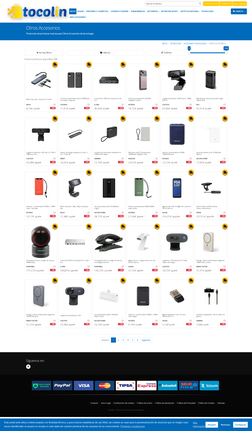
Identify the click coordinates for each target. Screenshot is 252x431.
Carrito (239, 11)
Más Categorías (77, 17)
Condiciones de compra (124, 403)
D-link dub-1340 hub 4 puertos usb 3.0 (107, 99)
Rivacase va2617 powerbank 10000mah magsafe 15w (139, 153)
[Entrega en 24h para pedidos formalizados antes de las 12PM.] (55, 64)
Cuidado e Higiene (119, 11)
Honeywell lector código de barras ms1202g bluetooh (108, 261)
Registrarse (226, 3)
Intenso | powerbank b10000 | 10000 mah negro (143, 315)
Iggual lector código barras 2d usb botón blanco (141, 261)
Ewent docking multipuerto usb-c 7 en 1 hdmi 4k (74, 153)
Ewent (62, 159)
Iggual (165, 213)
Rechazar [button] (225, 425)
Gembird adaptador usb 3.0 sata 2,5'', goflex (210, 315)
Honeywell (30, 267)
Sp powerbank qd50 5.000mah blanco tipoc (106, 315)
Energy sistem (201, 267)
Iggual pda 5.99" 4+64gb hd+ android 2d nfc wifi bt (176, 207)
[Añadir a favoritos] (54, 104)
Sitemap (221, 403)
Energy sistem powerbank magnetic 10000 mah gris (40, 315)
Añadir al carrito (42, 114)
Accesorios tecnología (195, 43)
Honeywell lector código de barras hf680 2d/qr (40, 261)
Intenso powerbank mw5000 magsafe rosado (139, 99)
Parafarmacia (138, 11)
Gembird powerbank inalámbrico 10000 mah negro (107, 153)
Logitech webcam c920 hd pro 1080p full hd (176, 99)
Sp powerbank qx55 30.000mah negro (106, 207)
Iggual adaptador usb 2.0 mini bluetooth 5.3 (174, 315)
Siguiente (146, 340)
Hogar (80, 11)
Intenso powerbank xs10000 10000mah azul (173, 153)
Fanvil (198, 213)
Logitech (165, 105)
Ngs (197, 105)
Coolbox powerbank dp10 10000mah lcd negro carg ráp (74, 99)
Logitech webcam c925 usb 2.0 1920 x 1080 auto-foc (41, 153)
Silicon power (201, 159)
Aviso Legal (106, 403)
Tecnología (207, 11)
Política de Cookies (206, 403)
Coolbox (63, 105)
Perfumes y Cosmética (97, 11)
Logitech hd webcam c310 (70, 315)
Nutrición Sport (169, 11)
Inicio (73, 11)
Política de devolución (164, 403)
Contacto (94, 403)
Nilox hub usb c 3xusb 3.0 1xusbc (39, 99)
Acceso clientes (211, 3)
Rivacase (131, 159)
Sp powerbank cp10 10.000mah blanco (208, 153)
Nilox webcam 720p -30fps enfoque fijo (74, 207)
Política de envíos (144, 403)
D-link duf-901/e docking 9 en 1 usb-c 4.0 (74, 261)
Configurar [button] (240, 425)
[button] (105, 52)
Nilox (28, 105)
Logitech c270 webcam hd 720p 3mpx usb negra (174, 261)
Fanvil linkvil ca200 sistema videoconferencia (206, 207)
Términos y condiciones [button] (132, 426)
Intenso (131, 105)
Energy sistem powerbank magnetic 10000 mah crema (210, 261)
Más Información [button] (199, 425)
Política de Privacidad (186, 403)
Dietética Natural (190, 11)
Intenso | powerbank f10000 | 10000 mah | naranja (40, 207)
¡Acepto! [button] (211, 425)
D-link (96, 105)
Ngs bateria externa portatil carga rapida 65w (209, 99)
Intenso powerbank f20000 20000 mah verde (141, 207)
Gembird (97, 159)
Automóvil (152, 11)
